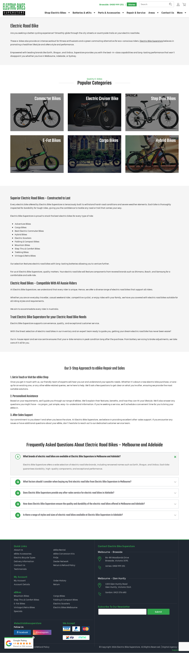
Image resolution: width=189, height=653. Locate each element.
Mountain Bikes (21, 595)
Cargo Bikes (59, 595)
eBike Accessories (22, 553)
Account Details (22, 584)
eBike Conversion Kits (64, 553)
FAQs (55, 557)
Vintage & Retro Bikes (24, 607)
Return (56, 584)
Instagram (43, 632)
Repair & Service (136, 12)
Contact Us (167, 12)
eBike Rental (59, 549)
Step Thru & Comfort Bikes (26, 599)
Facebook (23, 632)
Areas (151, 12)
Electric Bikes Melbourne (65, 607)
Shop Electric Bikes (55, 12)
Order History (59, 580)
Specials (18, 611)
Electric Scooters (61, 603)
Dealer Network (60, 561)
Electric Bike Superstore (151, 40)
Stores (131, 4)
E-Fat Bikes (19, 603)
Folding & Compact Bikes (65, 599)
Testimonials (20, 568)
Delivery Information (24, 561)
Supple (175, 649)
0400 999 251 (117, 4)
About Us (18, 549)
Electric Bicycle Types (24, 557)
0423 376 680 (120, 592)
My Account (20, 580)
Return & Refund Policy (64, 565)
